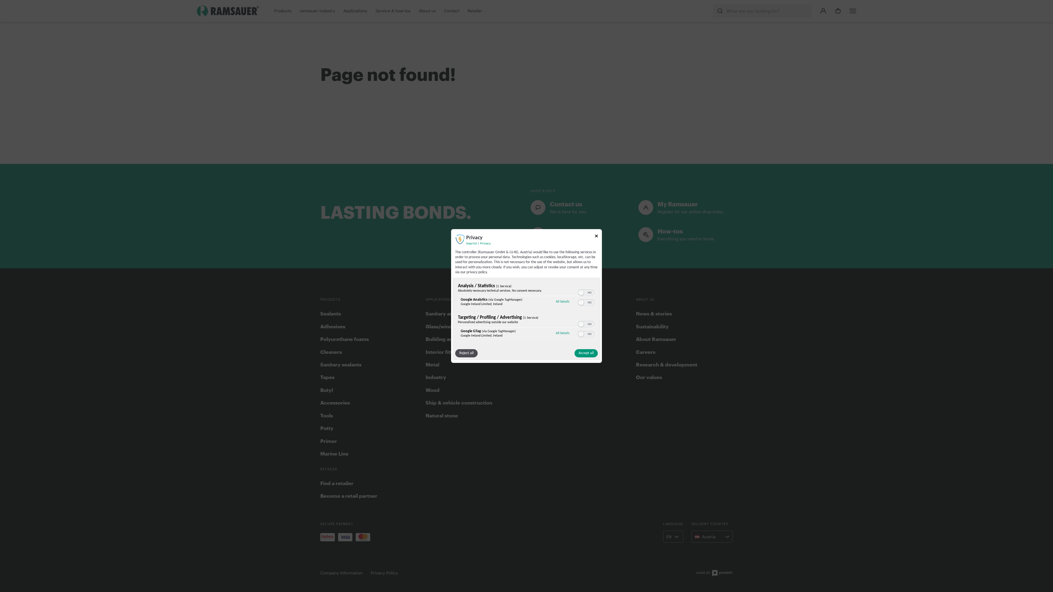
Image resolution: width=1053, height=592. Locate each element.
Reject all (466, 353)
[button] (581, 292)
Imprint (471, 243)
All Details (563, 301)
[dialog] (526, 296)
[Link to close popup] (596, 237)
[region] (526, 311)
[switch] (586, 292)
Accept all (586, 353)
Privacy (485, 243)
